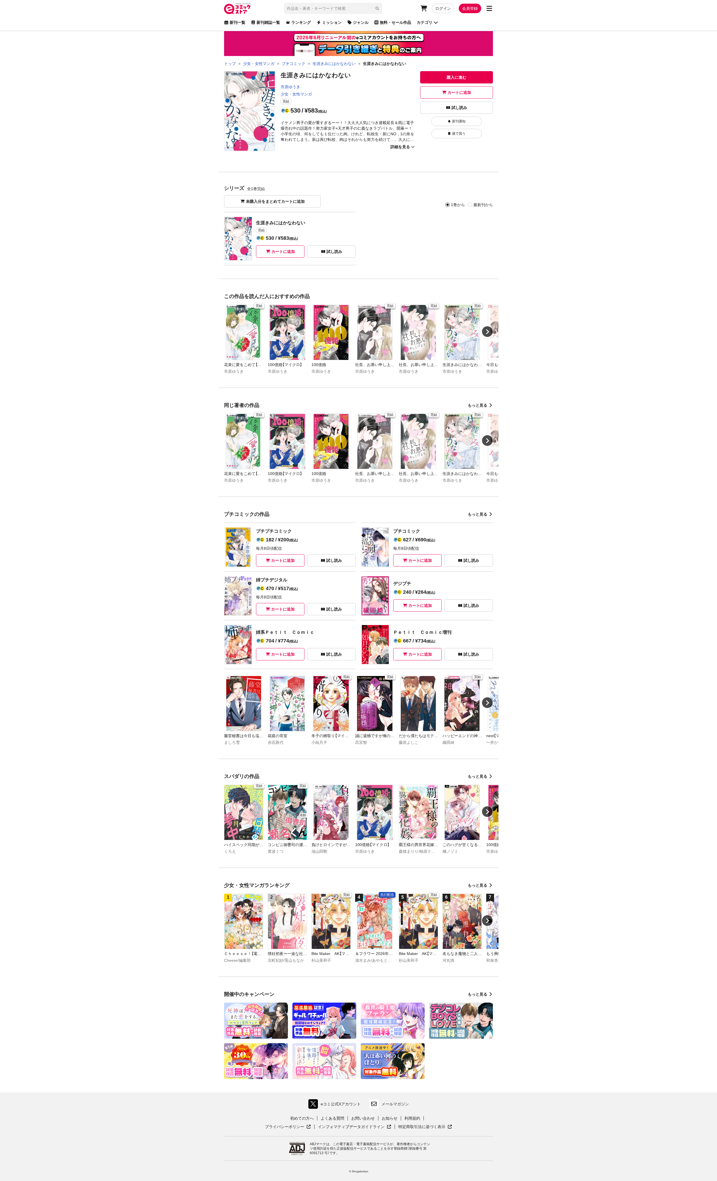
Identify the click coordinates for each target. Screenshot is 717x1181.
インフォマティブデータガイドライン (351, 1126)
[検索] (377, 8)
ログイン (443, 8)
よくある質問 (332, 1118)
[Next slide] (487, 331)
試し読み (459, 107)
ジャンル (361, 22)
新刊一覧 (237, 22)
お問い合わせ (363, 1118)
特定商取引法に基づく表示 (425, 1126)
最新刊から (483, 204)
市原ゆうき (290, 87)
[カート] (423, 8)
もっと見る (477, 405)
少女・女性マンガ (296, 94)
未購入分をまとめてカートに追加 (275, 201)
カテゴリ (424, 22)
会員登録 (470, 8)
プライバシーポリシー (288, 1126)
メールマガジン (395, 1104)
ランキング (301, 22)
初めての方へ (302, 1118)
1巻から (458, 204)
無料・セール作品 (395, 22)
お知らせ (389, 1118)
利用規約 (412, 1118)
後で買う (458, 134)
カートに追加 (459, 92)
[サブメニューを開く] (489, 8)
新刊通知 (458, 121)
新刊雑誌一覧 (268, 22)
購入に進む (456, 77)
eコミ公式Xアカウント (336, 1105)
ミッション (332, 22)
